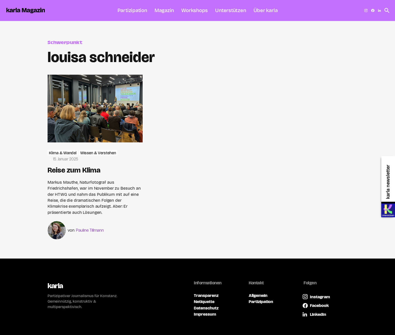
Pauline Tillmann (90, 230)
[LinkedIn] (379, 10)
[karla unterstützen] (388, 210)
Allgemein (258, 295)
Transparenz (206, 295)
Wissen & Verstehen (98, 153)
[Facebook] (372, 10)
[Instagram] (366, 10)
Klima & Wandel (62, 153)
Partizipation (261, 301)
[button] (386, 10)
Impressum (205, 314)
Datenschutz (206, 308)
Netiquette (204, 301)
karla (55, 285)
